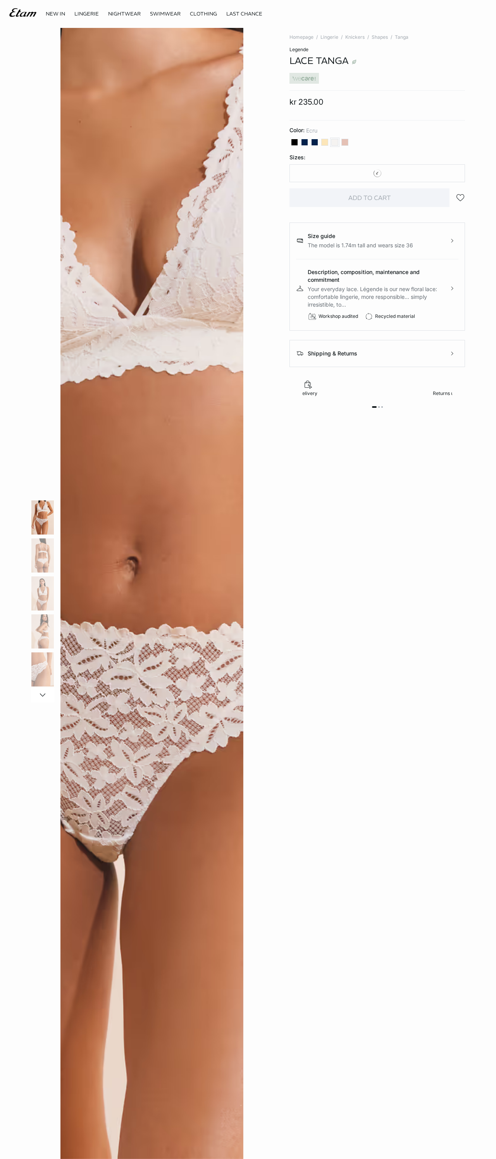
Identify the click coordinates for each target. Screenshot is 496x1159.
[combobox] (377, 173)
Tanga (401, 37)
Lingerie (329, 37)
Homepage (301, 37)
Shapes (380, 37)
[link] (55, 14)
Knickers (355, 37)
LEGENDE (298, 49)
